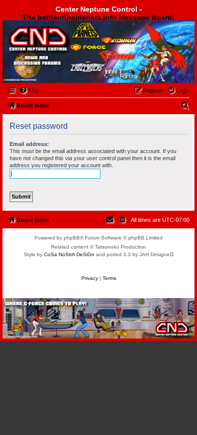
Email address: (29, 144)
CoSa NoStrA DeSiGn (69, 254)
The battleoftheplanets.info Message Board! (98, 17)
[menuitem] (29, 90)
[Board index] (59, 47)
